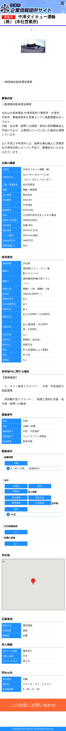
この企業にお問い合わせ (33, 705)
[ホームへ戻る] (26, 12)
